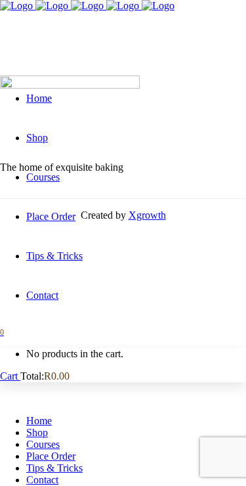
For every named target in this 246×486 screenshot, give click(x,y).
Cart (10, 376)
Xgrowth (147, 215)
